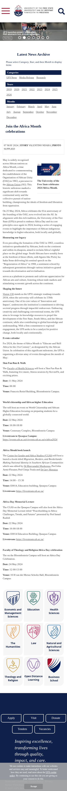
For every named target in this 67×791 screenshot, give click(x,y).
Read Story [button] (7, 38)
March (31, 106)
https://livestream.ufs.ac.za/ (30, 491)
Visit (33, 717)
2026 (9, 94)
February (21, 106)
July (9, 111)
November (51, 111)
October (40, 111)
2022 (32, 89)
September (28, 111)
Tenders (22, 729)
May (47, 106)
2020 (16, 89)
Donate (56, 717)
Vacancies (45, 729)
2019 (9, 89)
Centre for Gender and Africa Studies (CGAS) (29, 455)
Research (41, 77)
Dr (37, 466)
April (39, 106)
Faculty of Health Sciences (20, 368)
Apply (11, 717)
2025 (55, 89)
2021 (24, 89)
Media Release (26, 77)
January (10, 106)
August (16, 111)
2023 (39, 89)
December (12, 117)
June (54, 106)
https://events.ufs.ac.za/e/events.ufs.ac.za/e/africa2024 (30, 439)
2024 (47, 89)
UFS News (12, 77)
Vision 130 (8, 294)
